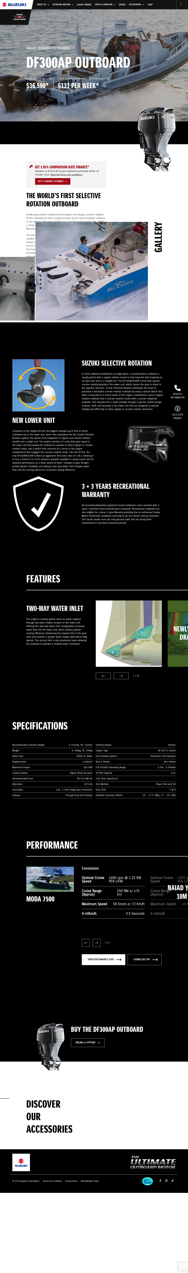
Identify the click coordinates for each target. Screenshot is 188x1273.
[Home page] (14, 4)
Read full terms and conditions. (67, 174)
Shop (150, 4)
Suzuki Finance (84, 4)
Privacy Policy (71, 1181)
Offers (122, 4)
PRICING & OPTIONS (85, 1042)
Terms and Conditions (52, 1181)
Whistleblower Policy (90, 1181)
